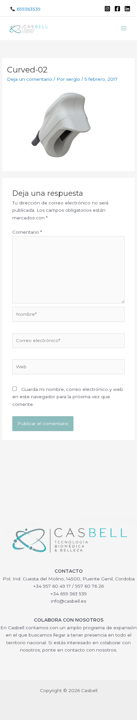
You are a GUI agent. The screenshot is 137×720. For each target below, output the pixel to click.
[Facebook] (117, 9)
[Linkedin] (127, 9)
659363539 (28, 9)
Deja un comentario (29, 79)
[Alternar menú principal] (124, 28)
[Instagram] (107, 9)
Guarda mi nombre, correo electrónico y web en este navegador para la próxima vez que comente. (67, 397)
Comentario (27, 232)
